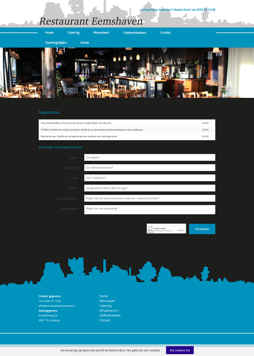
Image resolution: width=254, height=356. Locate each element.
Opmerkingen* (70, 208)
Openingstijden (56, 42)
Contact (165, 32)
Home (49, 32)
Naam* (74, 157)
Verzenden (202, 229)
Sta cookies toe (180, 350)
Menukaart (101, 32)
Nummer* (72, 168)
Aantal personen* (68, 198)
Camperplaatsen (134, 32)
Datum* (74, 188)
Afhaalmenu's (109, 310)
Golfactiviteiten (109, 315)
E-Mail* (74, 178)
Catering (73, 32)
